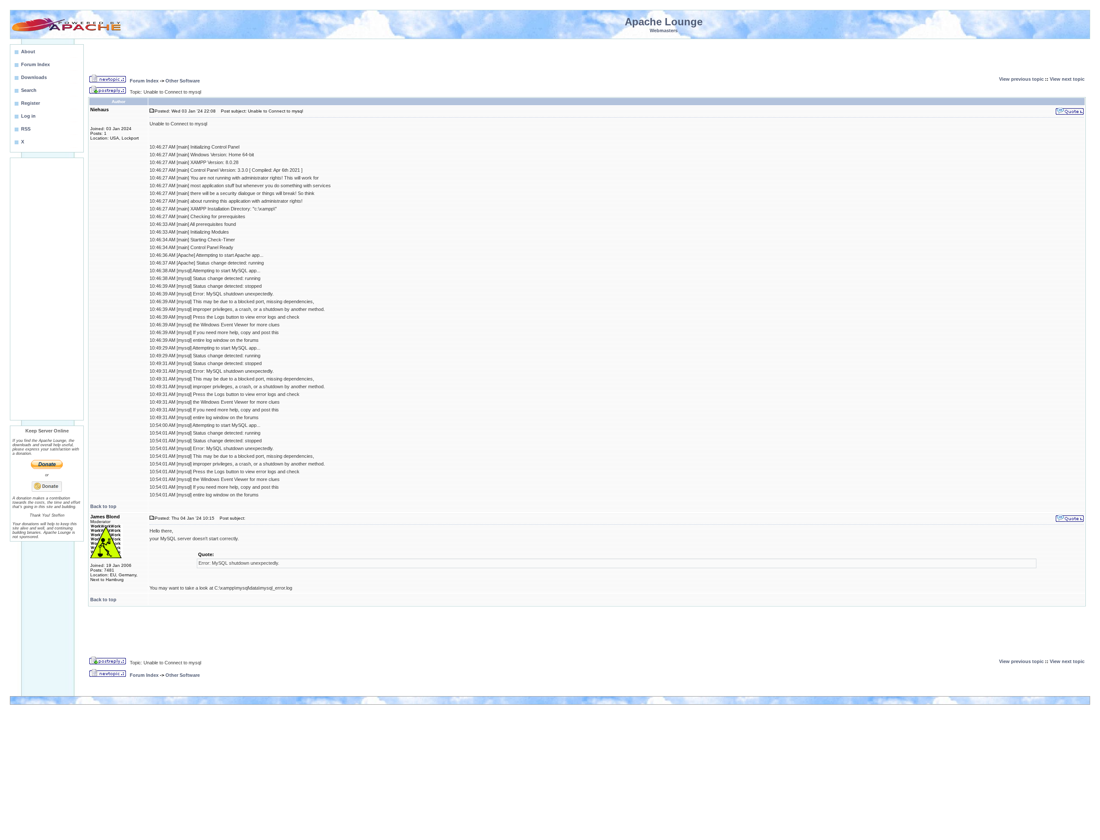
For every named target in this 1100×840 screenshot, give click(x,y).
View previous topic (1021, 79)
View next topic (1067, 79)
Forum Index (144, 80)
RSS (26, 128)
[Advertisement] (46, 289)
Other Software (182, 80)
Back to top (103, 506)
